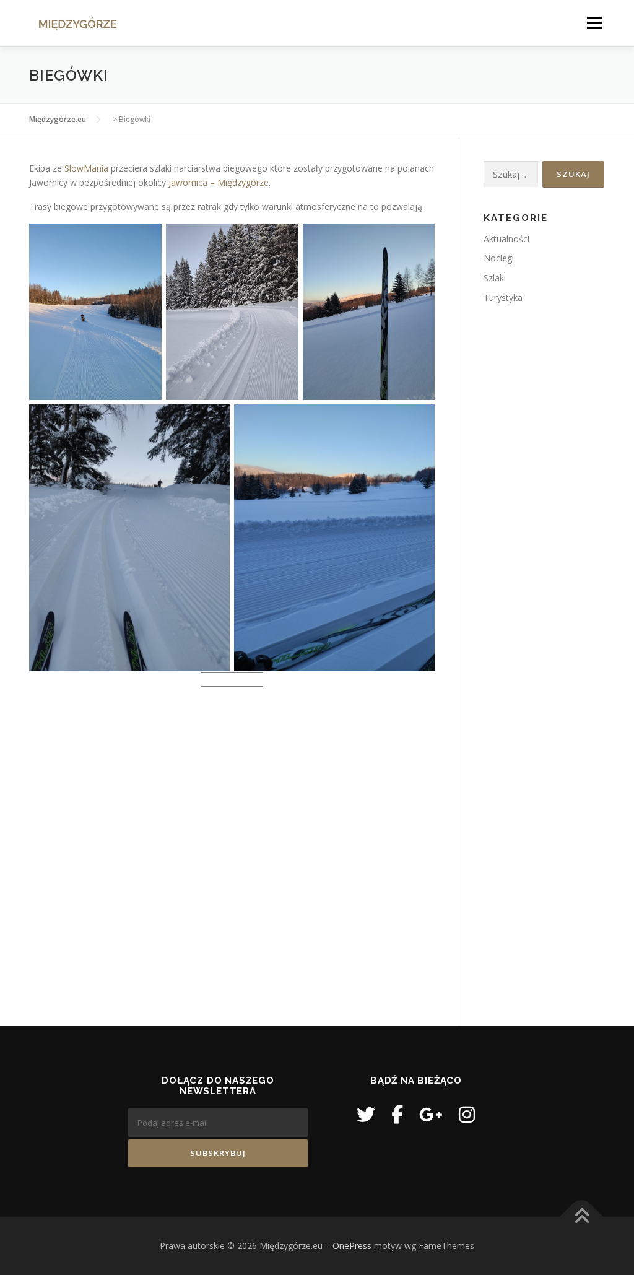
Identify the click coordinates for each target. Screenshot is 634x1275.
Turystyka (503, 297)
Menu (594, 23)
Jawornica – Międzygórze (218, 182)
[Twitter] (366, 1114)
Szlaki (495, 278)
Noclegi (499, 258)
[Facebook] (397, 1114)
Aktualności (506, 239)
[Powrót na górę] (582, 1217)
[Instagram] (467, 1114)
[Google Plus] (431, 1114)
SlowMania (86, 168)
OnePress (351, 1245)
